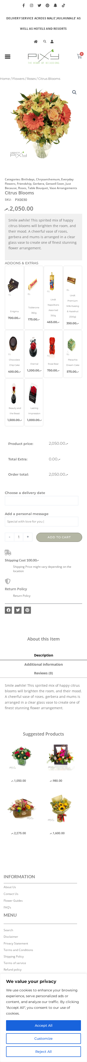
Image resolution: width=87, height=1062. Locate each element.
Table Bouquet (38, 188)
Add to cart (59, 537)
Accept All (43, 1025)
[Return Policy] (8, 581)
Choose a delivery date (25, 493)
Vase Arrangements (63, 188)
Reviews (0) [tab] (43, 673)
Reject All (43, 1051)
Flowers (18, 79)
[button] (7, 56)
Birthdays (28, 179)
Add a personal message (27, 514)
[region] (43, 1018)
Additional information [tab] (43, 664)
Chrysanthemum (48, 179)
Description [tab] (43, 655)
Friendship (24, 184)
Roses (31, 79)
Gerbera (38, 184)
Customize (43, 1038)
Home (5, 79)
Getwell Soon (55, 184)
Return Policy (16, 589)
